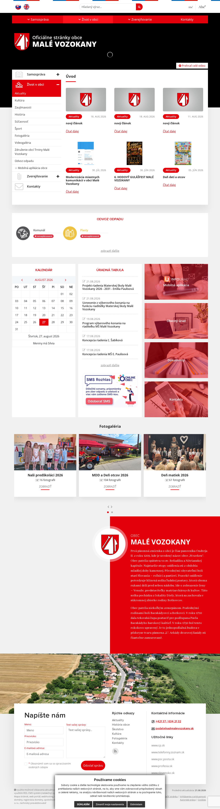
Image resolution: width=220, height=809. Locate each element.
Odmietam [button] (136, 804)
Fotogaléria (22, 136)
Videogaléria (23, 143)
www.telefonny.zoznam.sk (167, 752)
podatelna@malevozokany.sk (175, 728)
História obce (121, 724)
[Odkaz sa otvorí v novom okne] (115, 751)
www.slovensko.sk (162, 773)
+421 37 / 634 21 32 (168, 721)
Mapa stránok (21, 796)
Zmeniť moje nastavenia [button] (110, 804)
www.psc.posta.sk (162, 759)
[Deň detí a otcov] (183, 153)
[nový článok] (86, 99)
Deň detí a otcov (174, 177)
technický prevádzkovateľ (33, 803)
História (20, 114)
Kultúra (19, 100)
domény (18, 799)
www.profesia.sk (161, 766)
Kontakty (187, 19)
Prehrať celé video (193, 66)
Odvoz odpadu (24, 161)
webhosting (47, 796)
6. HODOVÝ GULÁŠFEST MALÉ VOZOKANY (134, 178)
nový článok (74, 123)
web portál (34, 796)
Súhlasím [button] (83, 804)
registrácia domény (33, 799)
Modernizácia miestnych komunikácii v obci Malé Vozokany (83, 180)
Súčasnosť (21, 121)
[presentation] (108, 507)
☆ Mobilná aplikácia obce (31, 168)
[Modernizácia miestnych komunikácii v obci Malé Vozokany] (86, 153)
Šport (18, 128)
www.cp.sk (158, 745)
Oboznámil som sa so (50, 765)
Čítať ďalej (72, 131)
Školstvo (118, 729)
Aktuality (20, 93)
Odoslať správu (93, 765)
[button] (37, 19)
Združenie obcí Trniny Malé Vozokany (32, 152)
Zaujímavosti (23, 107)
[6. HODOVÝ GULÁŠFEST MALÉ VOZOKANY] (134, 153)
